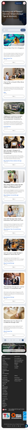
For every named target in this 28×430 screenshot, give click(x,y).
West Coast (5, 393)
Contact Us (4, 363)
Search (22, 30)
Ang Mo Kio (4, 377)
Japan (3, 400)
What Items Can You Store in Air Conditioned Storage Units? (13, 321)
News (3, 360)
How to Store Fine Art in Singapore (14, 48)
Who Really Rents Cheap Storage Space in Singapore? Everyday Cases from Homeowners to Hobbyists (13, 186)
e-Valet (16, 364)
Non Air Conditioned (18, 360)
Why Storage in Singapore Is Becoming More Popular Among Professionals (13, 152)
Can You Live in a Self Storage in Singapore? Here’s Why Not (13, 253)
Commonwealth (5, 380)
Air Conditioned (17, 358)
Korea (3, 402)
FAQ (3, 372)
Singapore (4, 405)
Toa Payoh (4, 391)
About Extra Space (6, 358)
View (13, 62)
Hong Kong (4, 398)
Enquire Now (18, 3)
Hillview (4, 383)
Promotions (17, 377)
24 (19, 340)
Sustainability (5, 364)
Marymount (4, 388)
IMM (3, 385)
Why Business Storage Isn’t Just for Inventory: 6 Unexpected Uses (14, 287)
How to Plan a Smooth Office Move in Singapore (14, 82)
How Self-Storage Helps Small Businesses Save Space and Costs (13, 219)
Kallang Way (5, 387)
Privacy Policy (17, 380)
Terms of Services (18, 379)
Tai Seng (4, 390)
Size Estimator (5, 373)
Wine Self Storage (18, 361)
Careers (4, 361)
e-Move (16, 367)
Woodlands (4, 394)
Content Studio (5, 370)
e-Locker (16, 366)
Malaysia (4, 403)
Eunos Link (4, 382)
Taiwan (4, 406)
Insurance (4, 369)
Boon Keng (4, 379)
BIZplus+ (16, 363)
